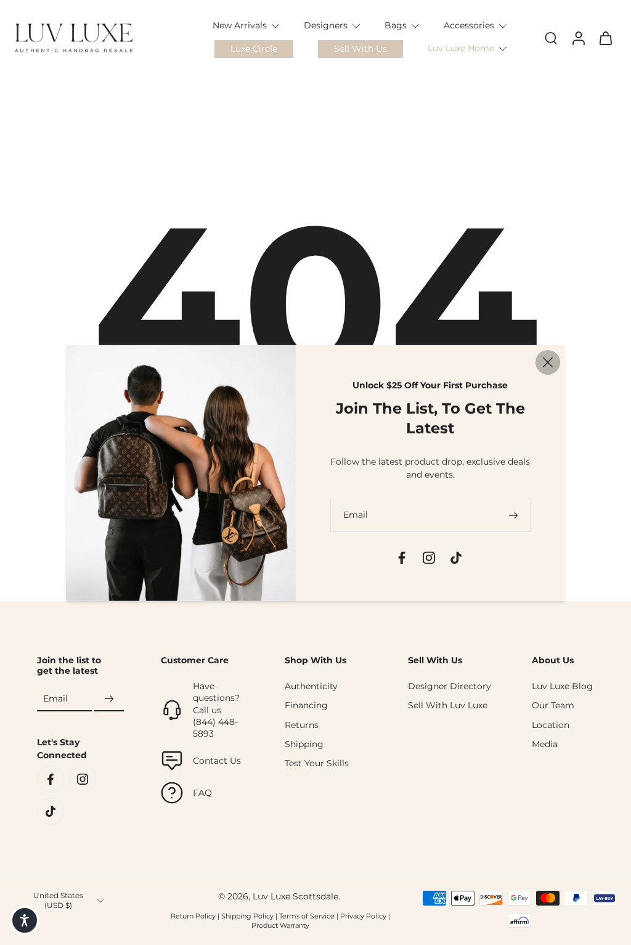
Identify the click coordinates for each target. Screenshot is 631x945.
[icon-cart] (605, 37)
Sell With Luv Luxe (447, 705)
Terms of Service (307, 916)
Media (545, 744)
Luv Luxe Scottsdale (295, 896)
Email (55, 698)
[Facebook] (50, 779)
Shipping (304, 744)
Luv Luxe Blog (562, 686)
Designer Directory (449, 686)
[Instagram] (82, 779)
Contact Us (217, 760)
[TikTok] (50, 811)
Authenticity (311, 686)
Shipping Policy (247, 916)
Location (550, 724)
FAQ (202, 792)
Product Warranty (280, 925)
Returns (302, 724)
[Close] (547, 362)
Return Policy (193, 916)
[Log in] (578, 38)
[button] (24, 920)
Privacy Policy (363, 916)
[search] (550, 37)
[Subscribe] (109, 699)
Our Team (553, 705)
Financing (306, 705)
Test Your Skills (317, 763)
